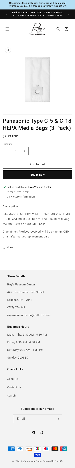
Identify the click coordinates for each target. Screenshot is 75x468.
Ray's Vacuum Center (31, 461)
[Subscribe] (58, 419)
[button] (7, 29)
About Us (13, 379)
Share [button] (9, 247)
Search (11, 395)
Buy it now (37, 174)
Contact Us (14, 387)
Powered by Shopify (53, 461)
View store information (21, 196)
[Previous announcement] (7, 14)
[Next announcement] (68, 14)
